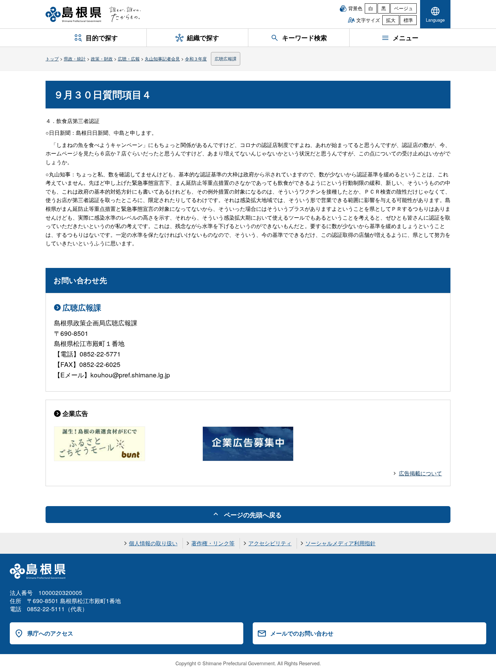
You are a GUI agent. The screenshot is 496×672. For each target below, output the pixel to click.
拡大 (390, 20)
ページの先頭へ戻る (253, 514)
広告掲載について (420, 473)
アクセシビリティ (270, 543)
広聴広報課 (226, 58)
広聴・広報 (129, 58)
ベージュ (403, 8)
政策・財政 (102, 58)
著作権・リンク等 (213, 543)
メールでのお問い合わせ (301, 633)
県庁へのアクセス (50, 633)
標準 (408, 20)
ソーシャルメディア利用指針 (340, 543)
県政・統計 (75, 58)
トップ (52, 58)
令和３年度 (196, 58)
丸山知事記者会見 (162, 58)
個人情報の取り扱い (153, 543)
